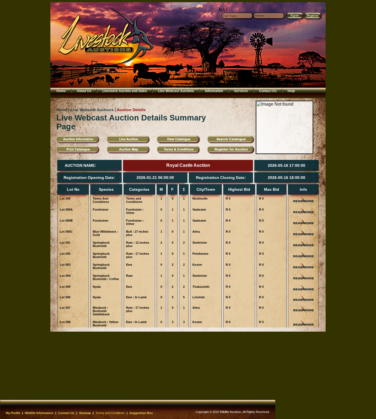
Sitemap (85, 413)
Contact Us (268, 91)
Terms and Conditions (110, 413)
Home (61, 91)
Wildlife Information (39, 413)
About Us (84, 91)
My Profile (13, 413)
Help (291, 91)
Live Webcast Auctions (176, 91)
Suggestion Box (141, 413)
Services (241, 91)
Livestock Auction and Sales (124, 91)
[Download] (178, 152)
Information (214, 91)
